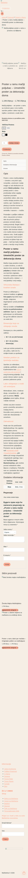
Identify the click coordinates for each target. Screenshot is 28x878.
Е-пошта (7, 555)
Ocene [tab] (5, 168)
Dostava (7, 776)
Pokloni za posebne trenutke (15, 153)
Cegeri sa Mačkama (11, 801)
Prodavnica (5, 8)
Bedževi (7, 803)
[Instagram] (4, 791)
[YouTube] (9, 791)
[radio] (4, 128)
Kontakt (6, 784)
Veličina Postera (8, 125)
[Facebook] (2, 791)
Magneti (7, 806)
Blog (5, 786)
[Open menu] (2, 13)
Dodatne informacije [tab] (10, 165)
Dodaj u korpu (14, 143)
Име (6, 546)
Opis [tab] (4, 161)
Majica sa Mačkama (11, 798)
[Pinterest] (12, 791)
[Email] (10, 791)
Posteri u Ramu (6, 155)
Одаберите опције (9, 610)
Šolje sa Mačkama (10, 808)
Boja (3, 131)
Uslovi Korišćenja (10, 769)
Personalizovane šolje (11, 811)
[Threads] (7, 791)
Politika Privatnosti (10, 771)
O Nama (7, 774)
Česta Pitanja (8, 781)
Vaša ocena (8, 529)
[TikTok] (6, 791)
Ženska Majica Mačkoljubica (11, 603)
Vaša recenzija (9, 535)
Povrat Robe (8, 779)
